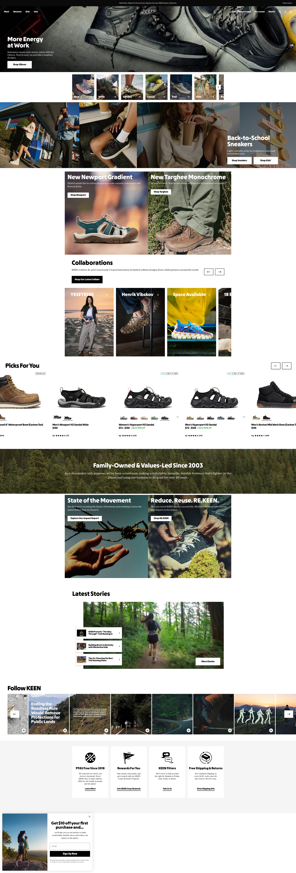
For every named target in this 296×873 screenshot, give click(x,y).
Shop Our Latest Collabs (87, 280)
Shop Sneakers (239, 161)
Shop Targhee (161, 192)
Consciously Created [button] (241, 12)
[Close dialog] (89, 816)
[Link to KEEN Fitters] (167, 772)
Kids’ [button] (28, 12)
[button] (290, 12)
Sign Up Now (70, 854)
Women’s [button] (17, 12)
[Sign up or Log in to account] (285, 12)
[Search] (280, 12)
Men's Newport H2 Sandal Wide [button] (70, 425)
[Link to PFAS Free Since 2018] (90, 772)
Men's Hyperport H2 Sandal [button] (201, 425)
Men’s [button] (6, 12)
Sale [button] (36, 12)
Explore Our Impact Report (85, 518)
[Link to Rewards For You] (129, 772)
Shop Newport (78, 195)
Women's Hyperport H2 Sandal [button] (136, 425)
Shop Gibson (19, 65)
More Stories (208, 662)
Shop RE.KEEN (161, 518)
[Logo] (148, 12)
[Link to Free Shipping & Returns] (206, 772)
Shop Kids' (265, 161)
